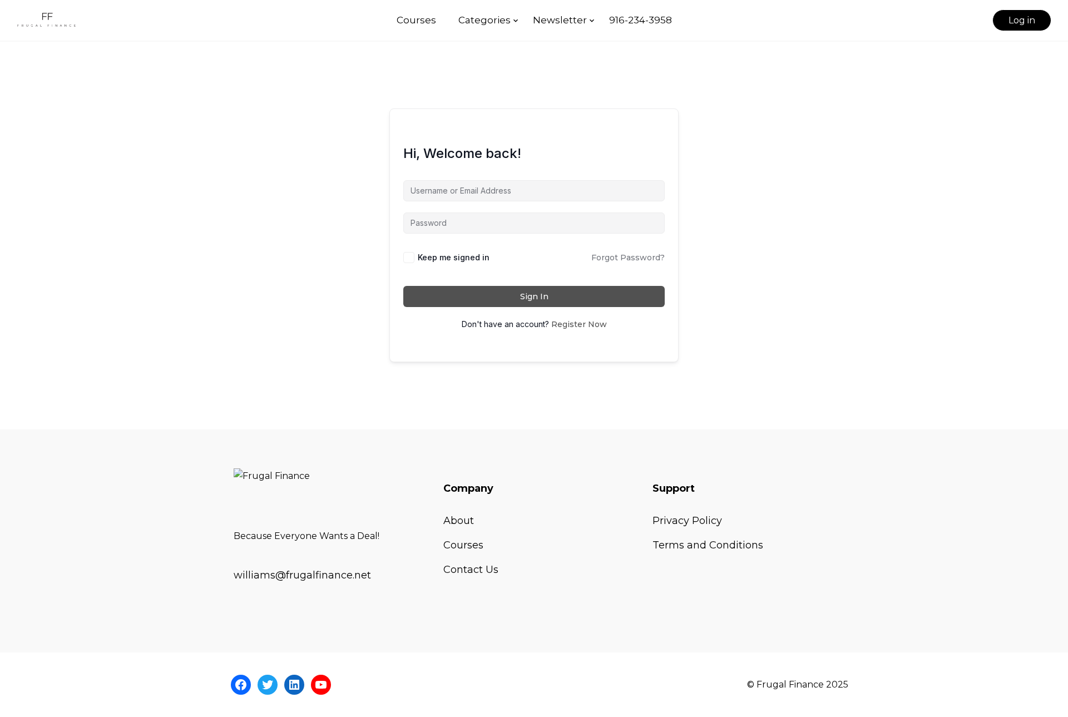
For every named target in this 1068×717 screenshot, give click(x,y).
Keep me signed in (454, 257)
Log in (1021, 20)
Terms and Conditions (707, 545)
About (458, 521)
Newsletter (560, 20)
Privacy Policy (687, 521)
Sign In (534, 296)
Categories (484, 20)
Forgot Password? (628, 258)
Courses (416, 20)
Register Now (579, 324)
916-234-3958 (640, 20)
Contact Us (470, 569)
